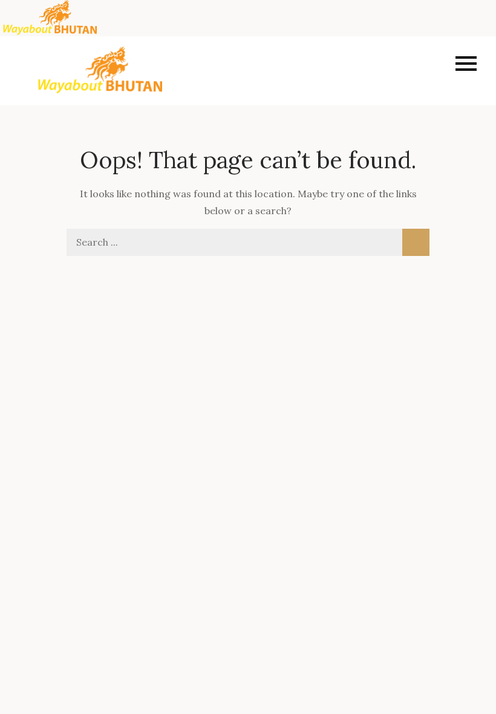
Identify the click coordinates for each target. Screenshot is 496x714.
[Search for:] (248, 242)
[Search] (415, 242)
